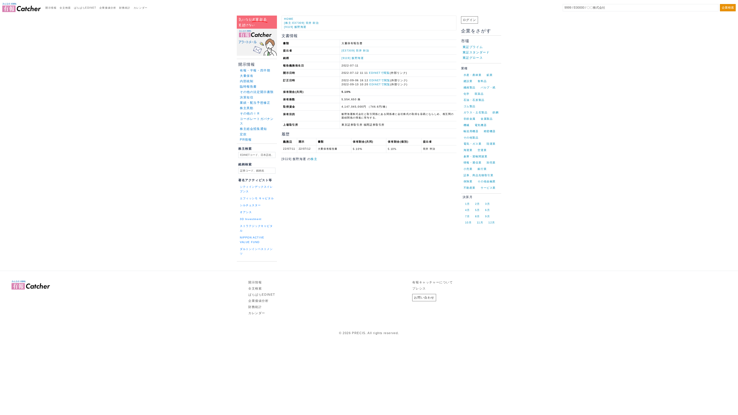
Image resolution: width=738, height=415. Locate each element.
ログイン (469, 20)
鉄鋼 (496, 112)
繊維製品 (469, 87)
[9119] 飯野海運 (295, 26)
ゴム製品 (469, 106)
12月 (491, 222)
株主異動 (246, 108)
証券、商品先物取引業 (479, 175)
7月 (467, 216)
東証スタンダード (476, 52)
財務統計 (124, 7)
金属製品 (487, 118)
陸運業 (491, 143)
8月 (477, 216)
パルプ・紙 (488, 87)
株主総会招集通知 (253, 128)
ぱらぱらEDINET (85, 7)
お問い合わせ (424, 297)
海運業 (468, 150)
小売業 (468, 168)
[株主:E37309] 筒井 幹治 (301, 22)
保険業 (468, 181)
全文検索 (65, 7)
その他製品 (471, 137)
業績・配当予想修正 (255, 102)
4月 (467, 210)
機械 (467, 125)
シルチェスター (250, 205)
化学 (467, 93)
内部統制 (246, 81)
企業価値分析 (107, 7)
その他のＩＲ (250, 113)
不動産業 (469, 187)
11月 (480, 222)
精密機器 (490, 131)
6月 (487, 210)
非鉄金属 (469, 118)
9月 (487, 216)
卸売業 (491, 162)
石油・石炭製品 (474, 99)
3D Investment (251, 219)
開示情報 (51, 7)
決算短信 (246, 97)
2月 (477, 203)
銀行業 (482, 168)
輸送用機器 (471, 131)
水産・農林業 (473, 74)
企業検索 (728, 7)
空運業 (482, 150)
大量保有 (246, 75)
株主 (314, 159)
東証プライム (473, 47)
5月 (477, 210)
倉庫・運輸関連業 (476, 156)
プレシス (419, 288)
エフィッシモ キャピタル (257, 198)
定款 (243, 134)
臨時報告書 (248, 86)
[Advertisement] (283, 266)
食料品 (482, 81)
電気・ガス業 (473, 143)
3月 (487, 203)
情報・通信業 (473, 162)
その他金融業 (487, 181)
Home (288, 18)
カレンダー (141, 7)
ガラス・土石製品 (476, 112)
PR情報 (246, 139)
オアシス (246, 212)
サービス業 (488, 187)
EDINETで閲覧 (379, 72)
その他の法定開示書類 (257, 92)
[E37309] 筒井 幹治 (355, 50)
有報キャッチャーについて (432, 282)
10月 (468, 222)
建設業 (468, 81)
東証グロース (473, 57)
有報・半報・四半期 (255, 70)
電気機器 (481, 125)
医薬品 (479, 93)
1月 (467, 203)
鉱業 (490, 74)
